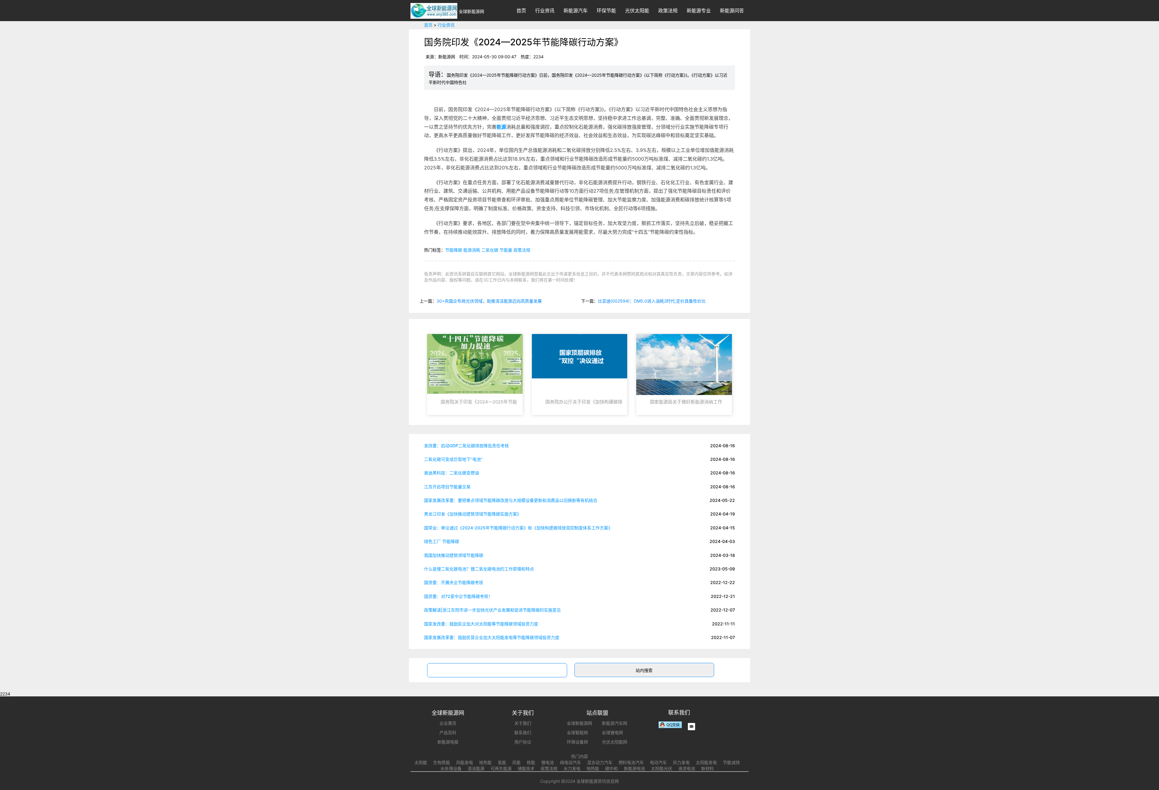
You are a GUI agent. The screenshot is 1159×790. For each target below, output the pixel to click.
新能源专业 (699, 11)
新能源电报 (447, 741)
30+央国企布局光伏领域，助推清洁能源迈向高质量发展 (489, 300)
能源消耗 (471, 249)
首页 (521, 11)
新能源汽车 (576, 11)
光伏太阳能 (637, 11)
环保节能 (606, 11)
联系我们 (522, 732)
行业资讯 (544, 11)
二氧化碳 (489, 249)
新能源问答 (732, 11)
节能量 (506, 249)
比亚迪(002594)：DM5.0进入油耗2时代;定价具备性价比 (652, 300)
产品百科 (447, 732)
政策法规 (668, 11)
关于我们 (522, 723)
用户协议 (522, 741)
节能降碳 (453, 249)
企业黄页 (447, 723)
